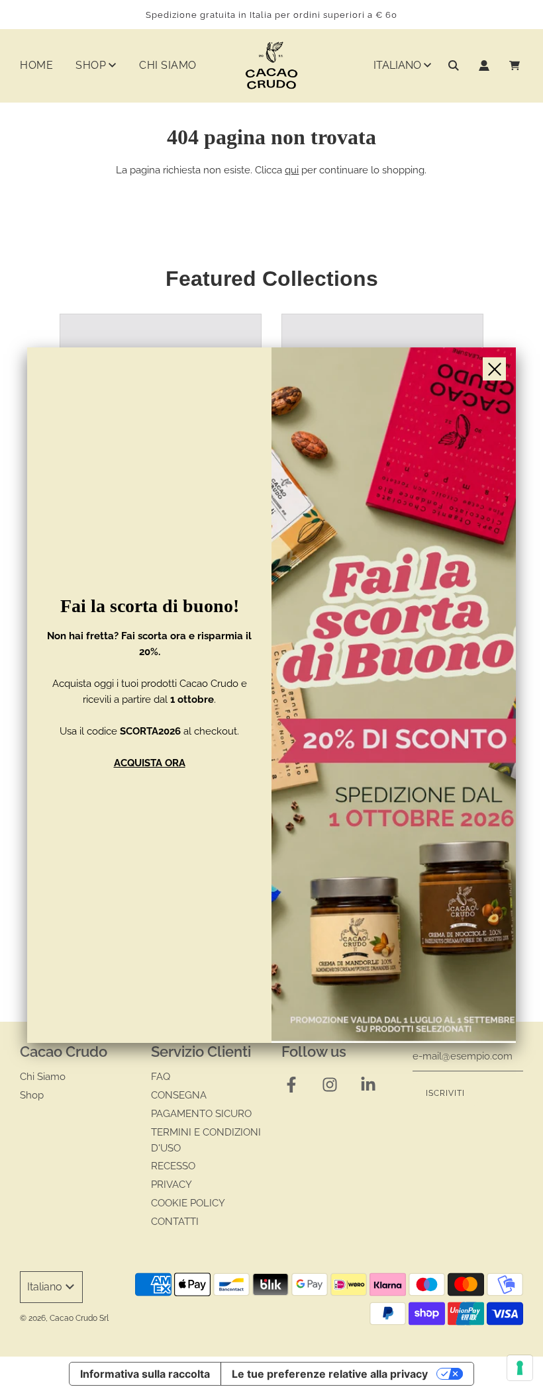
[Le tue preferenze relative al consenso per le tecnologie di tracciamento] (519, 1367)
